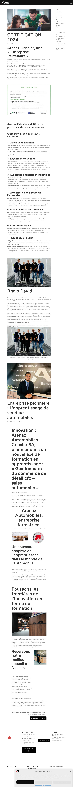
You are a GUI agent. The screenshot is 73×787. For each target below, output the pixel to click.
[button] (70, 771)
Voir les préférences (62, 782)
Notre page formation (38, 718)
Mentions (9, 781)
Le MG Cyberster (60, 36)
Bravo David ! (21, 291)
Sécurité (58, 29)
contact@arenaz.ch (57, 740)
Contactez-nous (44, 741)
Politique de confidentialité (47, 785)
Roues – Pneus (60, 23)
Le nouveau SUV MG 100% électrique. (60, 40)
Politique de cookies (38, 785)
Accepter (25, 782)
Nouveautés (59, 18)
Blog (15, 295)
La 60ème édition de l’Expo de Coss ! (60, 45)
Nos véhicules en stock (28, 750)
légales (14, 781)
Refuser (43, 782)
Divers (57, 13)
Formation (16, 43)
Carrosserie (59, 11)
